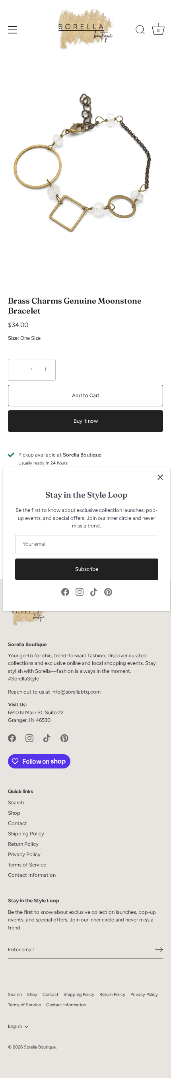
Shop (14, 813)
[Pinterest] (108, 592)
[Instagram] (80, 592)
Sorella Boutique (40, 1047)
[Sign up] (159, 950)
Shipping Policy (26, 834)
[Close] (160, 477)
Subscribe (86, 569)
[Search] (140, 31)
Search (16, 803)
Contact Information (32, 875)
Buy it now (86, 421)
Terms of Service (27, 865)
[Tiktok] (94, 592)
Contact (17, 823)
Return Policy (23, 844)
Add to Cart (85, 395)
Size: (13, 338)
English (15, 1026)
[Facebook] (65, 592)
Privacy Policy (24, 854)
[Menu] (12, 30)
